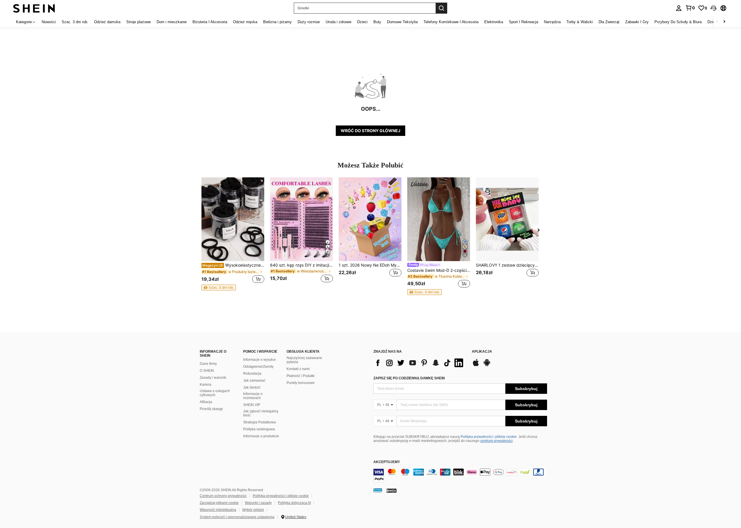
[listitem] (232, 233)
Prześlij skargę (211, 409)
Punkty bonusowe (301, 383)
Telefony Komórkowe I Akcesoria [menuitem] (450, 22)
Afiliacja (206, 402)
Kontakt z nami (298, 369)
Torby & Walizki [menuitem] (579, 22)
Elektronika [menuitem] (493, 22)
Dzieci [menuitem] (362, 22)
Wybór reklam (253, 510)
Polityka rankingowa (259, 429)
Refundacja (252, 374)
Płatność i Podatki (301, 376)
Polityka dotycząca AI (294, 503)
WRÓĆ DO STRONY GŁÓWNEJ (370, 130)
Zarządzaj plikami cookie (219, 503)
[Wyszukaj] (441, 8)
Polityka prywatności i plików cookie (489, 437)
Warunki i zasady (258, 503)
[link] (690, 7)
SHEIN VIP (251, 405)
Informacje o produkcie (261, 436)
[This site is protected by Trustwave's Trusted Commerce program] (377, 490)
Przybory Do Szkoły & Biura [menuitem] (678, 22)
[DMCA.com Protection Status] (391, 490)
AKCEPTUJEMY (386, 462)
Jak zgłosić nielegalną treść (260, 413)
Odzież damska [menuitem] (107, 22)
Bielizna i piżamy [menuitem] (277, 22)
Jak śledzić (252, 387)
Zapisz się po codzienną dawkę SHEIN (409, 378)
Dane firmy (208, 364)
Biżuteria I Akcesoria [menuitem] (209, 22)
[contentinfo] (460, 476)
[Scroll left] (717, 22)
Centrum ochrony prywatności (223, 496)
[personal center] (678, 8)
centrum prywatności (496, 441)
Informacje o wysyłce (259, 360)
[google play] (487, 365)
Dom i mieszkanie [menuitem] (172, 22)
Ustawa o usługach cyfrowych (215, 393)
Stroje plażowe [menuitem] (138, 22)
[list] (419, 362)
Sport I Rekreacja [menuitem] (523, 22)
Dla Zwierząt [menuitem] (609, 22)
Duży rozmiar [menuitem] (309, 22)
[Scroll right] (724, 22)
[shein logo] (34, 8)
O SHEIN (207, 371)
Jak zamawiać (254, 380)
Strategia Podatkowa (259, 422)
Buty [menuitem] (377, 22)
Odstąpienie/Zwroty (258, 367)
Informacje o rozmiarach (253, 396)
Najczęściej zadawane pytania (304, 360)
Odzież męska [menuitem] (245, 22)
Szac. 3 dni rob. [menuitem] (75, 22)
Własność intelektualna (218, 510)
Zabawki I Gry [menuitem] (637, 22)
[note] (218, 287)
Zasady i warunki (213, 378)
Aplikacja (482, 352)
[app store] (476, 365)
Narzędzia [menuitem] (552, 22)
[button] (713, 8)
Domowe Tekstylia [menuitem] (402, 22)
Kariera (205, 385)
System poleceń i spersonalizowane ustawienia (237, 517)
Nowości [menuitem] (49, 22)
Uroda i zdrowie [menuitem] (338, 22)
